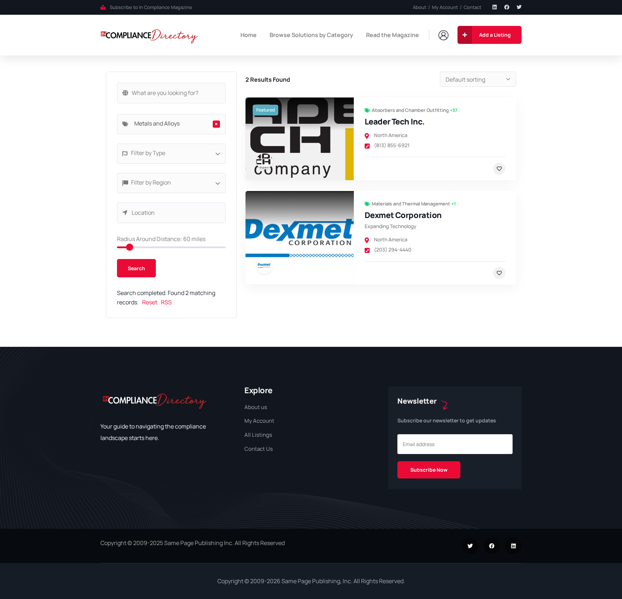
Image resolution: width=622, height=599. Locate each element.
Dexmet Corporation (403, 215)
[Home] (149, 35)
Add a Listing (495, 34)
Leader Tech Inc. (395, 121)
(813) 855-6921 (392, 145)
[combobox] (171, 124)
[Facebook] (506, 7)
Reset (149, 302)
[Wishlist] (499, 169)
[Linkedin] (494, 7)
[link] (299, 138)
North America (390, 135)
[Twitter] (519, 7)
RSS (166, 302)
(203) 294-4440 (392, 249)
